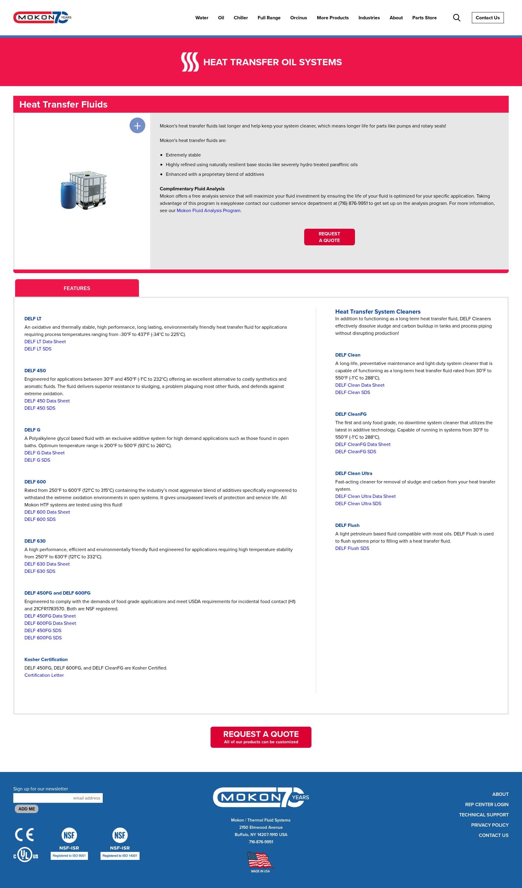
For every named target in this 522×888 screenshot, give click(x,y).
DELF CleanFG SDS (355, 451)
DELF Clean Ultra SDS (358, 503)
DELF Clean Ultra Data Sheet (365, 496)
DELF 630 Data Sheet (47, 563)
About (396, 17)
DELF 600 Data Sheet (47, 512)
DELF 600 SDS (40, 519)
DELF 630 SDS (39, 571)
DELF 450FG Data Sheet (50, 615)
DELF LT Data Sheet (45, 341)
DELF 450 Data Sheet (47, 400)
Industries (369, 17)
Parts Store (424, 17)
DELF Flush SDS (352, 548)
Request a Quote (329, 237)
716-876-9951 (261, 842)
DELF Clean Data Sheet (360, 385)
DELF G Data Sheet (44, 452)
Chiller (241, 17)
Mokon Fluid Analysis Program (208, 210)
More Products (333, 17)
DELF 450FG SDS (42, 630)
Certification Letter (44, 675)
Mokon (237, 820)
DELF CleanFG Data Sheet (363, 444)
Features (77, 288)
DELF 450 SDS (39, 408)
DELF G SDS (37, 460)
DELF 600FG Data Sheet (50, 623)
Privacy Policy (490, 825)
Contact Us (488, 17)
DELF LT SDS (37, 348)
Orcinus (298, 17)
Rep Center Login (487, 804)
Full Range (269, 17)
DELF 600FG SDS (43, 637)
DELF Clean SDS (352, 392)
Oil (221, 17)
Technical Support (484, 814)
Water (201, 17)
